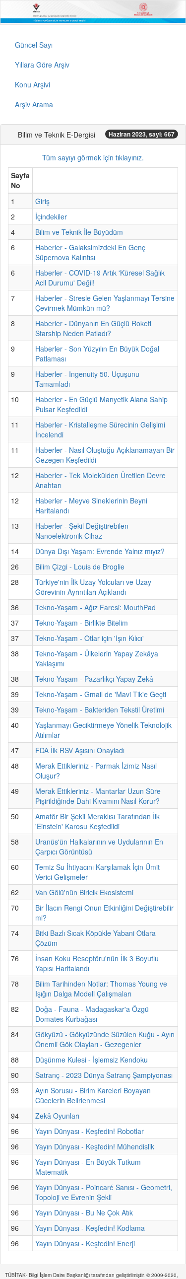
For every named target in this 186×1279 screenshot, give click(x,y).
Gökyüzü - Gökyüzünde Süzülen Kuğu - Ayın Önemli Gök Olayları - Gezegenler (105, 1039)
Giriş (42, 201)
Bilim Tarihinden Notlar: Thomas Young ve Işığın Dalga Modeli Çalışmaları (101, 988)
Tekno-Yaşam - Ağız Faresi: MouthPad (95, 607)
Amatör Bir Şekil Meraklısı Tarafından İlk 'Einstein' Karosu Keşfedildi (97, 821)
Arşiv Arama (34, 104)
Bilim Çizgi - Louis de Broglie (79, 566)
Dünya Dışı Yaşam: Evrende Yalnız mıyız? (100, 551)
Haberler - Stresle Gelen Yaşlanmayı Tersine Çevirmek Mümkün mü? (105, 303)
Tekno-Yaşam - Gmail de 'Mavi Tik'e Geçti (100, 694)
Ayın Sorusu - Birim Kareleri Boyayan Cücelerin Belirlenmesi (93, 1095)
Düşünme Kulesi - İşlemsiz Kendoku (91, 1060)
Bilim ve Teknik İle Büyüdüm (79, 232)
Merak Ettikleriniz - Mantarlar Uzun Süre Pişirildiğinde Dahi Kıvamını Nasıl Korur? (98, 796)
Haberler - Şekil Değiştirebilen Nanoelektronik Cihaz (81, 531)
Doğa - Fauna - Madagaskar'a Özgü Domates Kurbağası (92, 1014)
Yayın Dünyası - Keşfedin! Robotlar (89, 1131)
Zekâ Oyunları (57, 1116)
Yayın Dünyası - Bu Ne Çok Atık (84, 1212)
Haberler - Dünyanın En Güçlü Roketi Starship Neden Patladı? (93, 328)
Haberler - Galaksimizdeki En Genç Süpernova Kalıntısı (90, 252)
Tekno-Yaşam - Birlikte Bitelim (81, 623)
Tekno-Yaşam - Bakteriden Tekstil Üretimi (99, 709)
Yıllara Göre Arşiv (42, 65)
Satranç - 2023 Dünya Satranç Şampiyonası (104, 1075)
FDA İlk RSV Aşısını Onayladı (79, 750)
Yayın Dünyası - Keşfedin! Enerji (85, 1243)
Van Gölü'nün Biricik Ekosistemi (84, 892)
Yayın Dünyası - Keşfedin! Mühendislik (94, 1146)
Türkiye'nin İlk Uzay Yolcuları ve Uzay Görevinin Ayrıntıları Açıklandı (93, 587)
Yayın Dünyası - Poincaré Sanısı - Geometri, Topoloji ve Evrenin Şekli (103, 1192)
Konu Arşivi (32, 84)
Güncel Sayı (34, 45)
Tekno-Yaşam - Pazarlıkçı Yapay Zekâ (94, 679)
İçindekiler (51, 216)
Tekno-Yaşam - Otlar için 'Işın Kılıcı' (89, 638)
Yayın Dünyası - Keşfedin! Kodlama (90, 1228)
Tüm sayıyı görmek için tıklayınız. (93, 157)
